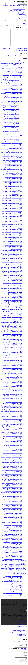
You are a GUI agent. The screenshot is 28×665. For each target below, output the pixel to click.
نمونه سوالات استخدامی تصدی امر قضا (13, 177)
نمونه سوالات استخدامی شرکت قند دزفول (15, 572)
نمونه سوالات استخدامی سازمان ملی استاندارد (11, 311)
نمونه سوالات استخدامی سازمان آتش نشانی (15, 570)
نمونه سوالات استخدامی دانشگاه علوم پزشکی (12, 191)
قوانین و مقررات (21, 12)
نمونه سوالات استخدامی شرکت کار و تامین (12, 433)
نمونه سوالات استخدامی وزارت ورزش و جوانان (11, 557)
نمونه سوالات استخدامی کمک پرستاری (13, 491)
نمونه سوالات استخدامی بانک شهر (11, 118)
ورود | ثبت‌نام (24, 2)
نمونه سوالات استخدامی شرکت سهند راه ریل (12, 409)
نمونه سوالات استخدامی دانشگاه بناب (13, 182)
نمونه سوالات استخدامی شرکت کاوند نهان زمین (11, 434)
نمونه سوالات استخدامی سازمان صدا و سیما (12, 301)
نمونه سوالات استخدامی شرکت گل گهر (13, 441)
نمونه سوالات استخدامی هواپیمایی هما (13, 534)
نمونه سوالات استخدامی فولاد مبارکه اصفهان (12, 485)
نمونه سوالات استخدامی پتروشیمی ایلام (13, 162)
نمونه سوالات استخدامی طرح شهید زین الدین (12, 484)
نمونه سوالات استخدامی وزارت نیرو (14, 556)
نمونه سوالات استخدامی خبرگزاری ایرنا (13, 179)
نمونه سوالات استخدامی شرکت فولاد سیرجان (12, 425)
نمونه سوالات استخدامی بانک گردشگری (13, 97)
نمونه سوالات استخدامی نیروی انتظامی (13, 529)
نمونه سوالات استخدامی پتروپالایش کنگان (13, 158)
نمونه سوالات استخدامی (19, 62)
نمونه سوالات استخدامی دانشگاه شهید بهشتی (12, 184)
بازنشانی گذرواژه (23, 648)
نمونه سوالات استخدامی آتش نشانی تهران (12, 77)
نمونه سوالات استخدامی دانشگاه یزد (14, 243)
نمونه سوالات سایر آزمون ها (18, 573)
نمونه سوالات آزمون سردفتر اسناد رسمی (13, 580)
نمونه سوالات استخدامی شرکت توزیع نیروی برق (11, 382)
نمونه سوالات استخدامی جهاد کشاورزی (13, 178)
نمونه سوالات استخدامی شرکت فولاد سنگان (12, 424)
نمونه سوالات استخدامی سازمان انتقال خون (12, 260)
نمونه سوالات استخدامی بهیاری (15, 148)
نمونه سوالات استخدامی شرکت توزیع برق (12, 378)
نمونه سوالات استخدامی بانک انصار (14, 90)
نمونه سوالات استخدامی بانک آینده (11, 103)
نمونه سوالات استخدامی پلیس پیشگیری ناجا (12, 174)
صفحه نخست (22, 7)
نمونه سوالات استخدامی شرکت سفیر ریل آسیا (11, 406)
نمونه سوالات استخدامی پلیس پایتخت (14, 173)
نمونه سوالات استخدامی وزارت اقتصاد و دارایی (11, 535)
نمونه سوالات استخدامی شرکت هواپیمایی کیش (11, 474)
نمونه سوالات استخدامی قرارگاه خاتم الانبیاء (12, 487)
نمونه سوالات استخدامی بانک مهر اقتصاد (10, 127)
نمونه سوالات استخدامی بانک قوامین (11, 124)
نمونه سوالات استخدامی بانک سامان (11, 113)
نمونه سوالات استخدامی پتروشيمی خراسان (12, 160)
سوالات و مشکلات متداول (16, 10)
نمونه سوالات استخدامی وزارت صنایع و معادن (11, 547)
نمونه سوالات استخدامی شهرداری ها (14, 476)
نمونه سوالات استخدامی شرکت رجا (14, 402)
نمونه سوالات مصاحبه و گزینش (18, 591)
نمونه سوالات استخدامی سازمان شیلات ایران (12, 300)
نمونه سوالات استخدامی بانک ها (15, 101)
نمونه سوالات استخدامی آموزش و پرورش (12, 79)
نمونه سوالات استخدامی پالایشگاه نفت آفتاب (12, 154)
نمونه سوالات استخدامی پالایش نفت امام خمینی (11, 150)
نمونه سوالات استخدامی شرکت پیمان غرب (12, 368)
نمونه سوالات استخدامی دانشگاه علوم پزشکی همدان (13, 569)
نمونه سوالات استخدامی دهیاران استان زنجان (12, 250)
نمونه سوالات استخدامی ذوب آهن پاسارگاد (12, 254)
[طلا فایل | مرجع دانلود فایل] (20, 18)
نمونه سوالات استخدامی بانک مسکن (11, 126)
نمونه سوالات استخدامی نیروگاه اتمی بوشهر (12, 527)
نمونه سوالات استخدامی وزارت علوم (14, 548)
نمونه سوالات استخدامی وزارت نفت (14, 555)
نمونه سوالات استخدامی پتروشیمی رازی (13, 164)
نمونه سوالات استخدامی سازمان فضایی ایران (12, 302)
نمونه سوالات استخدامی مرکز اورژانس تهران (12, 504)
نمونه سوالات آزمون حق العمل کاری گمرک (12, 577)
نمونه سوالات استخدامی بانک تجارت (11, 109)
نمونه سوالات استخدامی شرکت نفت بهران (12, 466)
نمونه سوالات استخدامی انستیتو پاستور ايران (12, 89)
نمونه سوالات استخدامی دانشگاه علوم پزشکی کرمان (13, 565)
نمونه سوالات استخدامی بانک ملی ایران (10, 141)
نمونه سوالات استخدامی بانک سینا (11, 116)
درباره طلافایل (21, 14)
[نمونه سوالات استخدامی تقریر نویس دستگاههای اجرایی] (18, 45)
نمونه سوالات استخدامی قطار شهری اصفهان (12, 488)
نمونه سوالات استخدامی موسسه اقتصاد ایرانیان (11, 508)
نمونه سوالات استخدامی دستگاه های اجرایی (12, 245)
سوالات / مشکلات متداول (19, 9)
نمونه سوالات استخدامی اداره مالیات (14, 85)
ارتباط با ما (22, 15)
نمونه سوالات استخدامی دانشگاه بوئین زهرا (12, 183)
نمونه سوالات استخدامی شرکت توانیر (13, 377)
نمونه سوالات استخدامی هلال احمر (14, 530)
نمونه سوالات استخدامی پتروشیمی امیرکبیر (12, 161)
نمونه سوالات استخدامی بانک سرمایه (11, 115)
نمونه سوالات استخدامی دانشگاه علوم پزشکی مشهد (13, 566)
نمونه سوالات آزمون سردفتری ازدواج (13, 73)
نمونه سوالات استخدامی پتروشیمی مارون (12, 167)
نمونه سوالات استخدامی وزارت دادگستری (12, 542)
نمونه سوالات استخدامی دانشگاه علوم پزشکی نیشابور (13, 568)
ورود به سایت (24, 649)
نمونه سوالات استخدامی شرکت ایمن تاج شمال (11, 335)
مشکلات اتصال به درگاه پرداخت (15, 11)
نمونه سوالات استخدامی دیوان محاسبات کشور (11, 252)
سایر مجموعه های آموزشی (19, 60)
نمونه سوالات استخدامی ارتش (15, 86)
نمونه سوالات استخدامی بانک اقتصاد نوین (10, 105)
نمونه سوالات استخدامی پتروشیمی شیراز (13, 165)
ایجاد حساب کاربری (23, 660)
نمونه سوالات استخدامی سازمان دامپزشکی (12, 293)
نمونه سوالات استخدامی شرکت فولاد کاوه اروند (11, 432)
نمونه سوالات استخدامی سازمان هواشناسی (12, 315)
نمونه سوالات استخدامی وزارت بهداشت (13, 538)
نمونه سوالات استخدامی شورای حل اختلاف (12, 477)
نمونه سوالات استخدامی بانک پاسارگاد (11, 107)
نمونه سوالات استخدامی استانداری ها (14, 88)
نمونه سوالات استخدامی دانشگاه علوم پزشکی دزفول (13, 564)
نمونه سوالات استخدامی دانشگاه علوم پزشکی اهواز (13, 560)
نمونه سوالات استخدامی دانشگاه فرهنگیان (12, 239)
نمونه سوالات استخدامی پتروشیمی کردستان (12, 166)
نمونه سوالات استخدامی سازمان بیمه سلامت (12, 271)
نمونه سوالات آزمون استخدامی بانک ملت (10, 102)
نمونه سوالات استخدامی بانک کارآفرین (13, 96)
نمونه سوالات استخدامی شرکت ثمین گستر (12, 394)
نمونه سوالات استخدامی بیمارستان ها (13, 149)
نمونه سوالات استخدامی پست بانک (14, 171)
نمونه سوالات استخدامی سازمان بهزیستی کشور (11, 267)
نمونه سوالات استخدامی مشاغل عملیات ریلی (12, 506)
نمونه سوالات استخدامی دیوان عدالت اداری (12, 251)
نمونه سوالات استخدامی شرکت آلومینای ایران (11, 330)
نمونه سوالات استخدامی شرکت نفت (14, 464)
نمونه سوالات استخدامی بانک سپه (11, 114)
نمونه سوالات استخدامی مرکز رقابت (14, 505)
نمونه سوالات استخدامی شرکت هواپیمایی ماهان (11, 475)
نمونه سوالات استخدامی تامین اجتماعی (13, 175)
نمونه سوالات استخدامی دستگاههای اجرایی (12, 246)
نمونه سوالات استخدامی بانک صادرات (13, 92)
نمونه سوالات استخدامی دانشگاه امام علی (12, 181)
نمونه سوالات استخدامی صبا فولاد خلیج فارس (12, 479)
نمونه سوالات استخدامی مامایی (15, 494)
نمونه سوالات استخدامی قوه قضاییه (14, 489)
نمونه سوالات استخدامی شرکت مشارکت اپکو (12, 455)
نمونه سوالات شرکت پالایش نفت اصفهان (13, 559)
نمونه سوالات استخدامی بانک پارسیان (11, 106)
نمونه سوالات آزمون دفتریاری (15, 578)
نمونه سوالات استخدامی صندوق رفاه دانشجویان (11, 483)
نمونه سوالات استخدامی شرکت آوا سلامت (12, 334)
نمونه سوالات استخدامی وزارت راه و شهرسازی (11, 546)
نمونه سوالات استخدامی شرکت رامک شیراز (12, 400)
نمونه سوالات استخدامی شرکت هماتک (13, 472)
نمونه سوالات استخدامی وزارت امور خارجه (12, 536)
